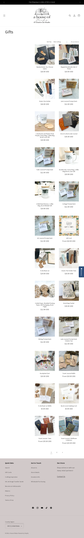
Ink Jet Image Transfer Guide (14, 482)
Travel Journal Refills (68, 373)
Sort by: (49, 42)
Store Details (35, 472)
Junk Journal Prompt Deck (69, 101)
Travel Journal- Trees (45, 438)
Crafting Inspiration (11, 477)
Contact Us (61, 476)
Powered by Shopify (23, 533)
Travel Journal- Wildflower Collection (69, 439)
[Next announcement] (80, 2)
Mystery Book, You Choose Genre (45, 68)
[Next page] (62, 452)
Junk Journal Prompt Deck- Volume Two (69, 340)
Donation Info (35, 477)
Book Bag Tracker (68, 303)
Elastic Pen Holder (44, 101)
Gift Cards (8, 472)
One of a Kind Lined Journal (68, 134)
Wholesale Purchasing (38, 482)
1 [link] (51, 452)
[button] (4, 15)
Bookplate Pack (45, 373)
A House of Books (13, 533)
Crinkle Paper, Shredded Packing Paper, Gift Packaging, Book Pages (45, 305)
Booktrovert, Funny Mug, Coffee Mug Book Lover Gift (69, 170)
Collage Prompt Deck (68, 204)
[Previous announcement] (4, 2)
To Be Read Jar (44, 271)
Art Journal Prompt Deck (44, 238)
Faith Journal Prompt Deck (45, 170)
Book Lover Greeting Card (69, 406)
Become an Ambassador (13, 486)
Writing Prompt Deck (45, 339)
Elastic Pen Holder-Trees (69, 271)
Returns (7, 491)
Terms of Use (9, 500)
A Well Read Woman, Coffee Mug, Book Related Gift (44, 205)
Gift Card (69, 238)
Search (7, 468)
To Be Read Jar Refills (44, 406)
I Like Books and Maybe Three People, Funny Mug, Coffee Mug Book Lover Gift (44, 135)
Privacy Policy (9, 495)
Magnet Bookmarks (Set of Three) (69, 68)
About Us (34, 468)
